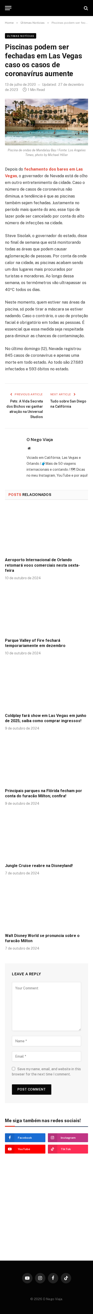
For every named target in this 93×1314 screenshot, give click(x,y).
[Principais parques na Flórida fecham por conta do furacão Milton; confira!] (46, 760)
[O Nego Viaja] (46, 8)
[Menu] (8, 8)
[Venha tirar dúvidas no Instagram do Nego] (46, 1232)
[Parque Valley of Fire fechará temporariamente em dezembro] (46, 610)
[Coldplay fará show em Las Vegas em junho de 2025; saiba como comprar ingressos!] (46, 685)
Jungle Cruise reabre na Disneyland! (39, 865)
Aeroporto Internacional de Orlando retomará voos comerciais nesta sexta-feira (42, 565)
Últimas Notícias (20, 35)
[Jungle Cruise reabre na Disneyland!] (46, 836)
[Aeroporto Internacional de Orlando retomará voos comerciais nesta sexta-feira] (46, 530)
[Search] (85, 8)
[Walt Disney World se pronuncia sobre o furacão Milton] (46, 905)
